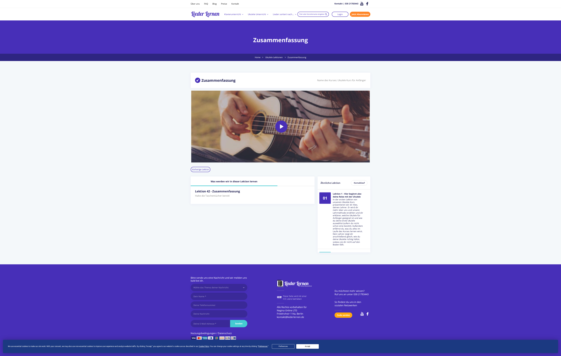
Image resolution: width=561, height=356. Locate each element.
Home (257, 57)
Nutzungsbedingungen (203, 333)
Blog (214, 3)
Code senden (343, 315)
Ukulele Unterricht (257, 14)
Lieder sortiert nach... (283, 14)
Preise (224, 3)
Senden (239, 323)
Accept (307, 346)
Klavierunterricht (232, 14)
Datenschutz (225, 333)
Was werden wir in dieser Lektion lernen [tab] (234, 181)
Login (340, 14)
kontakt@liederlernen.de (290, 317)
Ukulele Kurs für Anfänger (352, 80)
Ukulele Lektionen (274, 57)
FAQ (206, 3)
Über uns (195, 3)
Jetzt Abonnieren (360, 14)
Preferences (283, 346)
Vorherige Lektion (200, 169)
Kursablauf (359, 182)
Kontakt (235, 3)
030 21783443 (361, 294)
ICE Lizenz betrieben (292, 298)
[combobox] (313, 14)
